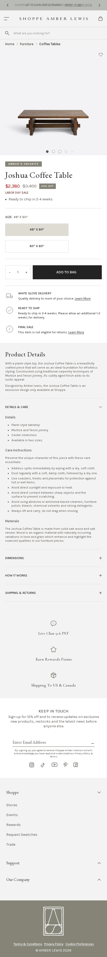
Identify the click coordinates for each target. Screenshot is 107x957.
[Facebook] (75, 765)
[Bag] (100, 19)
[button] (101, 54)
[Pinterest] (65, 765)
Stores (11, 805)
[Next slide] (99, 5)
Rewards (13, 825)
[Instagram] (31, 765)
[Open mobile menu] (6, 19)
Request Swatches (21, 835)
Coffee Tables (50, 44)
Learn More (83, 298)
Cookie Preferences (79, 944)
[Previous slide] (7, 5)
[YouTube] (54, 765)
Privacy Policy (53, 944)
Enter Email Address (28, 736)
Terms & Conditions (28, 944)
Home (9, 44)
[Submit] (7, 33)
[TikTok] (42, 765)
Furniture (27, 44)
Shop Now (73, 5)
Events (12, 815)
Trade (10, 844)
